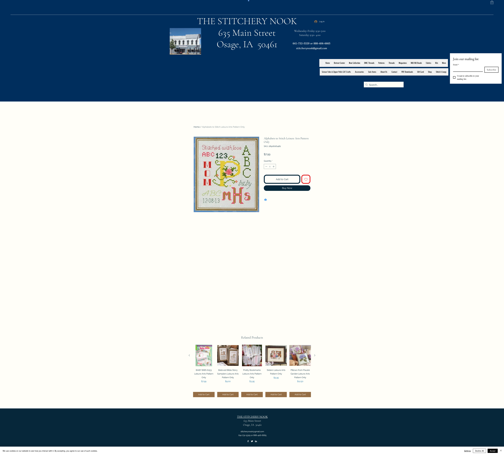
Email (456, 64)
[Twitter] (252, 441)
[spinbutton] (270, 166)
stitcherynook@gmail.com (311, 48)
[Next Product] (314, 355)
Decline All (479, 450)
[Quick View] (204, 355)
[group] (252, 371)
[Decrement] (266, 166)
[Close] (500, 451)
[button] (492, 2)
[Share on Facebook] (265, 199)
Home (197, 127)
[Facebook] (248, 441)
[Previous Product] (189, 355)
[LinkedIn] (256, 441)
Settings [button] (467, 450)
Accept (492, 450)
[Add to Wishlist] (305, 179)
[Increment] (274, 166)
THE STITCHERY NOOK (247, 21)
